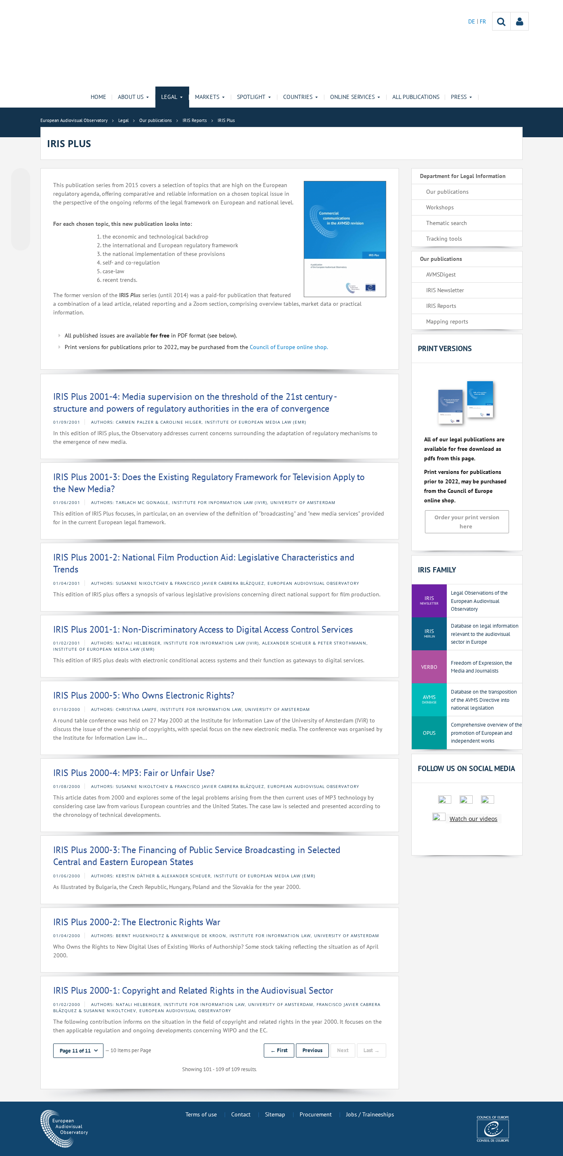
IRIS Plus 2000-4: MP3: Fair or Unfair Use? (134, 772)
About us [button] (130, 97)
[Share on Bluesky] (20, 178)
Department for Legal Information (463, 176)
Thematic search (446, 223)
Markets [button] (207, 97)
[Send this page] (20, 241)
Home (98, 97)
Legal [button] (169, 97)
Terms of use (201, 1114)
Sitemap (275, 1114)
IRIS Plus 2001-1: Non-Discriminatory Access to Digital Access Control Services (203, 629)
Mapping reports (447, 321)
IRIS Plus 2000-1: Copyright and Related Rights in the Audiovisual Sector (193, 990)
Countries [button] (297, 97)
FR (483, 21)
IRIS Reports (441, 306)
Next (343, 1050)
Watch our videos (473, 819)
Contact (241, 1114)
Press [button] (459, 97)
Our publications (447, 191)
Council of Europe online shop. (289, 347)
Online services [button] (352, 97)
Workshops (440, 207)
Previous (312, 1050)
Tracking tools (444, 238)
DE (472, 21)
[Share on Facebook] (20, 210)
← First (279, 1050)
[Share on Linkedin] (20, 225)
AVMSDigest (441, 274)
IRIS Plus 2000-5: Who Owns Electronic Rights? (144, 695)
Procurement (316, 1114)
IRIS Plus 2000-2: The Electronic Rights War (136, 922)
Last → (372, 1050)
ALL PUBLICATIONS (415, 97)
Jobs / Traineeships (370, 1114)
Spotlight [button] (251, 97)
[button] (78, 1050)
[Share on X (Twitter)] (20, 194)
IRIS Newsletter (445, 290)
